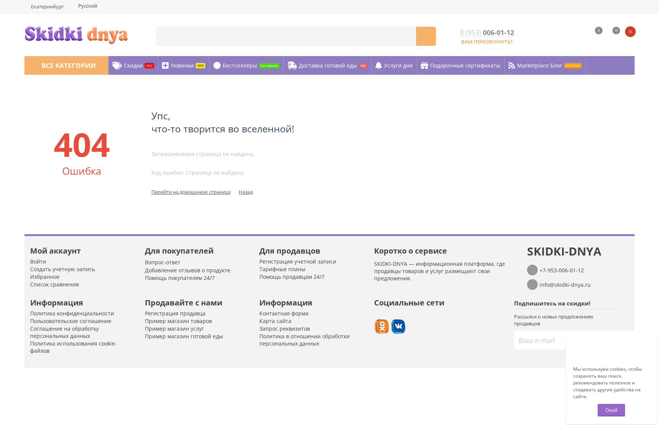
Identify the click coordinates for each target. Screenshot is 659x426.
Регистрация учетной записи (297, 261)
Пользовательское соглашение (70, 321)
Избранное (44, 276)
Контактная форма (284, 313)
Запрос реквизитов (284, 328)
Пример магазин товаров (178, 321)
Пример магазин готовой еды (184, 336)
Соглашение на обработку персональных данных (64, 332)
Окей (611, 410)
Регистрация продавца (175, 313)
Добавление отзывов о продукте (187, 270)
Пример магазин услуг (174, 328)
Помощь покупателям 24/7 (180, 277)
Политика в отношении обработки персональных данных (304, 340)
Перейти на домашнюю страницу (191, 191)
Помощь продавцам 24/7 (292, 276)
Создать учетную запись (62, 269)
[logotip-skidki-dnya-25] (76, 34)
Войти (38, 261)
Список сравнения (54, 284)
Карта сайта (275, 321)
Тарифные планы (282, 269)
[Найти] (426, 36)
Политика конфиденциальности (72, 313)
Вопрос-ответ (162, 262)
